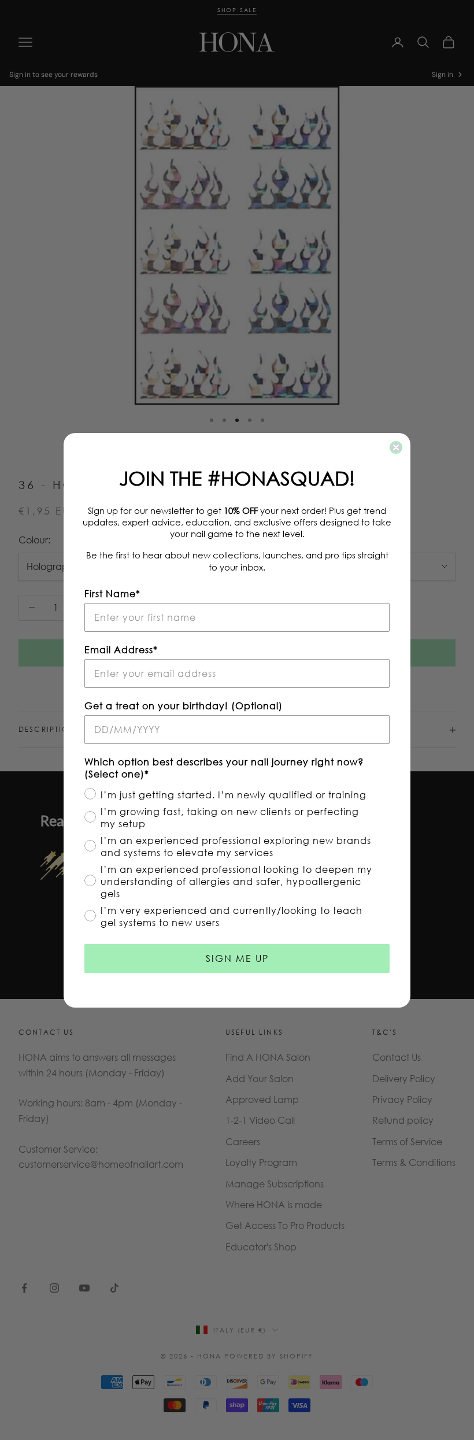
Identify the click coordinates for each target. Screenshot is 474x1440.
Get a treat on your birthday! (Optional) (183, 705)
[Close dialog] (396, 447)
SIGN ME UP (237, 958)
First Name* (112, 593)
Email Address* (121, 649)
